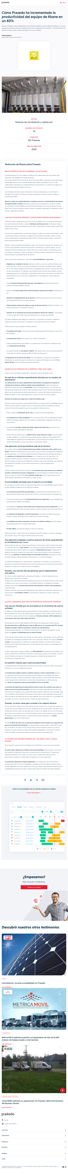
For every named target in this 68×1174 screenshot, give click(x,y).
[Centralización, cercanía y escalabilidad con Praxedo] (34, 955)
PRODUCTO (5, 1141)
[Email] (43, 780)
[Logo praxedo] (34, 1115)
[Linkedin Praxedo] (65, 1167)
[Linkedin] (31, 780)
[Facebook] (25, 780)
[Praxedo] (5, 3)
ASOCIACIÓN (5, 1135)
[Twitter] (37, 780)
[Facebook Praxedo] (63, 1167)
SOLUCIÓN (5, 1130)
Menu (64, 2)
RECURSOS (5, 1147)
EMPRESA (4, 1153)
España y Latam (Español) (10, 1123)
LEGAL (3, 1158)
